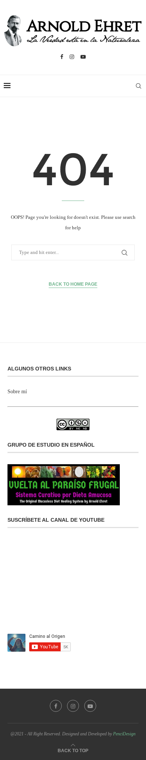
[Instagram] (72, 56)
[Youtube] (83, 56)
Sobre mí (17, 391)
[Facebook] (61, 56)
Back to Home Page (73, 284)
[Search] (138, 86)
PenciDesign (124, 733)
